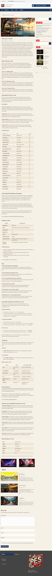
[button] (8, 10)
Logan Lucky (14, 414)
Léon (45, 50)
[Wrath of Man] (39, 68)
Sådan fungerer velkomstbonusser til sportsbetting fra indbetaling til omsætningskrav (18, 1)
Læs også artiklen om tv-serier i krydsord (9, 259)
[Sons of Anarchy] (9, 484)
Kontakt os (17, 554)
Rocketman (6, 465)
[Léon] (40, 52)
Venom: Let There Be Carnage (14, 419)
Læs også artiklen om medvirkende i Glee (9, 399)
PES (2, 10)
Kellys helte (45, 61)
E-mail (2, 532)
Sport (16, 10)
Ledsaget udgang (46, 56)
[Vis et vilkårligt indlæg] (50, 10)
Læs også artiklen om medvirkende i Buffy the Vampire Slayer (13, 216)
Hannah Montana (25, 465)
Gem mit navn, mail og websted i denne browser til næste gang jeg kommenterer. (17, 543)
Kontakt (21, 10)
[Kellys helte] (40, 62)
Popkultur (6, 10)
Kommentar (3, 515)
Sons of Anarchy (22, 485)
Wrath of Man (45, 67)
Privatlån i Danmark (39, 34)
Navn (2, 528)
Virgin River (21, 498)
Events (12, 10)
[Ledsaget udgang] (40, 57)
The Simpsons (22, 474)
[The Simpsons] (9, 472)
